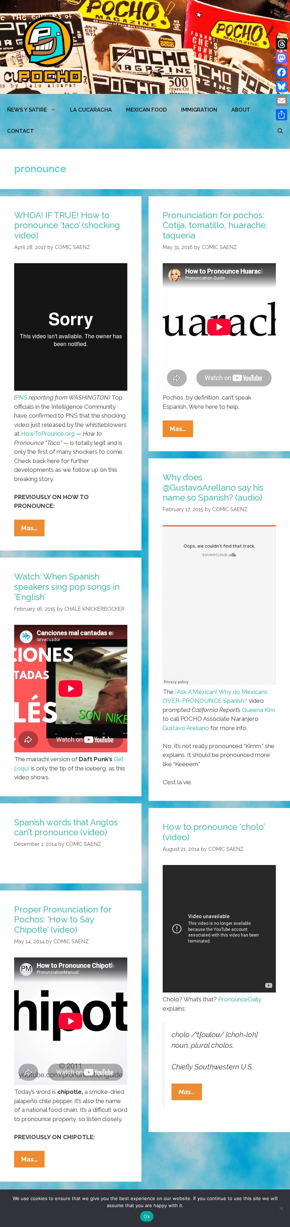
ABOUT (240, 110)
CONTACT (20, 131)
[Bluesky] (281, 86)
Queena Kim (258, 709)
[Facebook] (281, 72)
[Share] (281, 115)
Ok (147, 1216)
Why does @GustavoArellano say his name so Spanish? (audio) (213, 487)
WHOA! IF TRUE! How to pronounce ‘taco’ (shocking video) (67, 225)
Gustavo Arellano (186, 727)
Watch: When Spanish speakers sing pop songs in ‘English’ (67, 586)
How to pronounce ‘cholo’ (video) (214, 832)
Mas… (33, 530)
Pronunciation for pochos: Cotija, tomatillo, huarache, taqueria (215, 225)
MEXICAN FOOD (146, 110)
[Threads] (281, 44)
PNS (21, 397)
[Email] (281, 101)
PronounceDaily (239, 999)
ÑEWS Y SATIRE (27, 110)
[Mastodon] (281, 58)
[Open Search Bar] (280, 131)
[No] (281, 1208)
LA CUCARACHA (91, 110)
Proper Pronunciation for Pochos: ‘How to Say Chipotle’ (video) (62, 919)
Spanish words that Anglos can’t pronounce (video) (66, 827)
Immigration (199, 110)
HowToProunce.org (48, 433)
